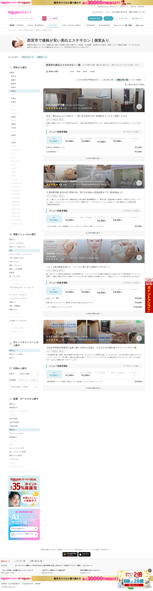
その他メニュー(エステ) (18, 320)
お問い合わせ (78, 549)
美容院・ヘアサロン (17, 25)
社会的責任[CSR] (27, 584)
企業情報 (4, 584)
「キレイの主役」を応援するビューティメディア (17, 570)
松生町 (72, 71)
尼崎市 (13, 84)
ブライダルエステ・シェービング (21, 287)
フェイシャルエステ (16, 243)
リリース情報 (95, 549)
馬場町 (78, 71)
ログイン (108, 18)
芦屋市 (13, 98)
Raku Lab (139, 25)
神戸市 (13, 76)
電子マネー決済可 (15, 455)
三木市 (13, 128)
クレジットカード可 (16, 448)
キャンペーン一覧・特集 (123, 25)
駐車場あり (13, 437)
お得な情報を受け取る (119, 12)
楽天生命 (133, 6)
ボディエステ (14, 261)
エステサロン (53, 25)
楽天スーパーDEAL (16, 354)
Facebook (104, 549)
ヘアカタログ (90, 25)
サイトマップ (68, 549)
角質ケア (12, 302)
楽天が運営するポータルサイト (90, 570)
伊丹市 (13, 102)
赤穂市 (13, 117)
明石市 (13, 87)
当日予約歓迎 (14, 422)
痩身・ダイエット (15, 265)
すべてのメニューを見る (131, 131)
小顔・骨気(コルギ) (16, 258)
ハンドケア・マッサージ (18, 298)
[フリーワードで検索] (44, 18)
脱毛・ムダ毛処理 (15, 269)
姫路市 (13, 80)
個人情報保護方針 (14, 584)
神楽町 (85, 71)
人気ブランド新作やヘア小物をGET (53, 570)
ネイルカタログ (104, 25)
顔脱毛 (11, 273)
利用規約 (60, 549)
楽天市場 (140, 6)
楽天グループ (124, 6)
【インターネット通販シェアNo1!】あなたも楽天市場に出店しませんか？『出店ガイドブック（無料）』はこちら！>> (53, 565)
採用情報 (38, 584)
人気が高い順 (107, 80)
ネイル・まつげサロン (36, 25)
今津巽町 (92, 71)
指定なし (12, 239)
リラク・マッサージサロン (71, 25)
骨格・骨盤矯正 (15, 306)
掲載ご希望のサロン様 (137, 12)
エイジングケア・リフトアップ (20, 254)
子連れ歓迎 (13, 426)
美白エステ (38, 45)
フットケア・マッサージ (18, 295)
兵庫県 (26, 30)
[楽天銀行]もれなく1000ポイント (108, 6)
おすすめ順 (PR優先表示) (87, 80)
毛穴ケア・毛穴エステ (17, 247)
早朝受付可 (13, 407)
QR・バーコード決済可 (17, 452)
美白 (20, 30)
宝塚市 (13, 124)
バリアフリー (14, 459)
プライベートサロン (16, 433)
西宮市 (32, 30)
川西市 (13, 135)
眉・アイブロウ (15, 276)
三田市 (13, 143)
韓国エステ (13, 309)
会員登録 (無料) (95, 18)
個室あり (38, 30)
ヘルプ (107, 12)
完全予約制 (13, 419)
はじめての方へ (98, 12)
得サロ (11, 358)
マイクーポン (123, 18)
